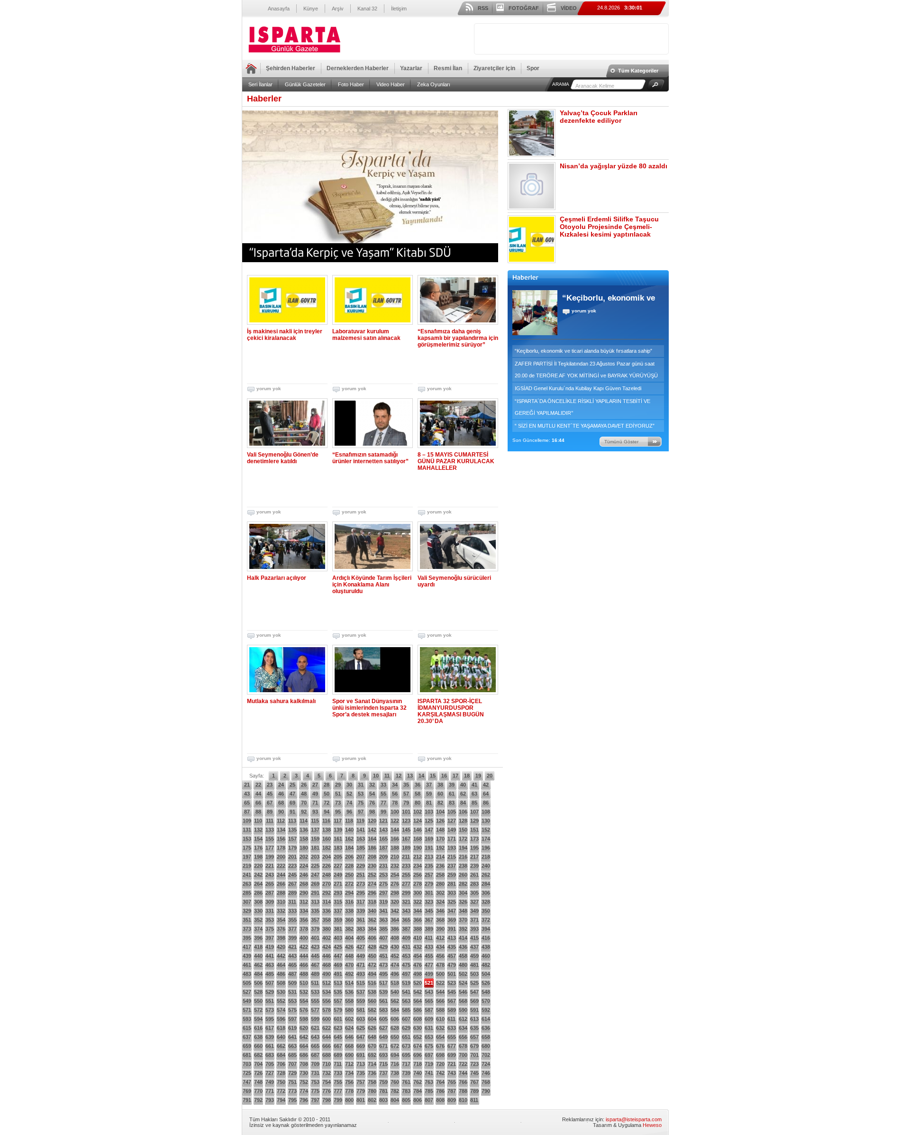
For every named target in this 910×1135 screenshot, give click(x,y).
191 (429, 848)
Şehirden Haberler (290, 68)
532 (304, 992)
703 (247, 1064)
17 (455, 775)
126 (440, 821)
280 (440, 884)
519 (406, 983)
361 (360, 920)
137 (315, 830)
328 (486, 902)
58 (417, 793)
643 (315, 1037)
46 (281, 793)
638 (258, 1037)
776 (326, 1091)
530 (281, 992)
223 (292, 866)
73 (338, 802)
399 (292, 938)
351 (247, 920)
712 (349, 1064)
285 (247, 893)
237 (451, 866)
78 (395, 802)
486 (281, 974)
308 (258, 902)
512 (326, 983)
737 (383, 1073)
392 (463, 929)
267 (292, 884)
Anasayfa (279, 8)
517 (383, 983)
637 (247, 1037)
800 (349, 1100)
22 (258, 784)
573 (269, 1010)
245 (292, 875)
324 (440, 902)
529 (269, 992)
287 (269, 893)
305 (474, 893)
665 (315, 1046)
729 (292, 1073)
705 (269, 1064)
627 (383, 1028)
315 (338, 902)
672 (395, 1046)
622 (326, 1028)
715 (383, 1064)
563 (406, 1001)
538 (372, 992)
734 (349, 1073)
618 (281, 1028)
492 (349, 974)
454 (417, 956)
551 (269, 1001)
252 (372, 875)
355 (292, 920)
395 (247, 938)
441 (269, 956)
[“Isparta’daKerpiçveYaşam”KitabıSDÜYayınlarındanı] (370, 186)
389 (429, 929)
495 (383, 974)
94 (326, 812)
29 (338, 784)
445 (315, 956)
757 (360, 1082)
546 (463, 992)
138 (326, 830)
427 (360, 947)
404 (349, 938)
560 (372, 1001)
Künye (310, 8)
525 (474, 983)
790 (486, 1091)
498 (417, 974)
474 (395, 965)
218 (486, 857)
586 (417, 1010)
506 (258, 983)
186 (372, 848)
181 (315, 848)
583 (383, 1010)
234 (417, 866)
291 (315, 893)
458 (463, 956)
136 (304, 830)
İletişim (399, 8)
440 (258, 956)
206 (349, 857)
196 (486, 848)
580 (349, 1010)
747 (247, 1082)
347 (451, 911)
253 (383, 875)
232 (395, 866)
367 (429, 920)
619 (292, 1028)
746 (486, 1073)
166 (395, 839)
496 (395, 974)
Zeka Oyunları (433, 84)
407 (383, 938)
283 (474, 884)
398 (281, 938)
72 (326, 802)
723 (474, 1064)
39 (452, 784)
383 (360, 929)
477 (429, 965)
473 (383, 965)
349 (474, 911)
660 (258, 1046)
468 (326, 965)
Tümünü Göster (621, 441)
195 (474, 848)
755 (338, 1082)
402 (326, 938)
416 (486, 938)
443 (292, 956)
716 (395, 1064)
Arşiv (338, 8)
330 (258, 911)
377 (292, 929)
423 (315, 947)
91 (292, 812)
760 (395, 1082)
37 (429, 784)
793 (269, 1100)
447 (338, 956)
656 (463, 1037)
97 (361, 812)
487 (292, 974)
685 (292, 1055)
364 (395, 920)
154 (258, 839)
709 (315, 1064)
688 (326, 1055)
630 (417, 1028)
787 (451, 1091)
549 (247, 1001)
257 (429, 875)
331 (269, 911)
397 (269, 938)
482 (486, 965)
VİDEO (569, 8)
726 (258, 1073)
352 (258, 920)
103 (429, 812)
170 (440, 839)
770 (258, 1091)
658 (486, 1037)
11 (387, 775)
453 (406, 956)
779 (360, 1091)
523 (451, 983)
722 (463, 1064)
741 (429, 1073)
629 (406, 1028)
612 (463, 1019)
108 (486, 812)
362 (372, 920)
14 (421, 775)
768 (486, 1082)
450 (372, 956)
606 (395, 1019)
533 (315, 992)
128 (463, 821)
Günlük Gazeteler (305, 84)
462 (258, 965)
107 (474, 812)
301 (429, 893)
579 (338, 1010)
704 (258, 1064)
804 (395, 1100)
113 (292, 821)
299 (406, 893)
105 (451, 812)
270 (326, 884)
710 (326, 1064)
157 (292, 839)
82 (440, 802)
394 (486, 929)
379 (315, 929)
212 (417, 857)
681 (247, 1055)
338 (349, 911)
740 (417, 1073)
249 (338, 875)
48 (304, 793)
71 (315, 802)
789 (474, 1091)
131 (247, 830)
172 (463, 839)
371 (474, 920)
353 (269, 920)
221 (269, 866)
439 (247, 956)
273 (360, 884)
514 (349, 983)
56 (395, 793)
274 (372, 884)
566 (440, 1001)
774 (304, 1091)
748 (258, 1082)
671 (383, 1046)
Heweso (652, 1125)
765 (451, 1082)
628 (395, 1028)
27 (315, 784)
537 (360, 992)
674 (417, 1046)
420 (281, 947)
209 (383, 857)
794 (281, 1100)
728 (281, 1073)
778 (349, 1091)
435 (451, 947)
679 (474, 1046)
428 (372, 947)
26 (304, 784)
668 (349, 1046)
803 (383, 1100)
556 (326, 1001)
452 (395, 956)
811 (474, 1100)
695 (406, 1055)
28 (326, 784)
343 (406, 911)
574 (281, 1010)
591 (474, 1010)
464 (281, 965)
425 (338, 947)
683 (269, 1055)
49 (315, 793)
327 (474, 902)
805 (406, 1100)
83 (452, 802)
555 (315, 1001)
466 (304, 965)
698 (440, 1055)
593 (247, 1019)
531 (292, 992)
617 (269, 1028)
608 (417, 1019)
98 (372, 812)
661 (269, 1046)
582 (372, 1010)
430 (395, 947)
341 (383, 911)
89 (270, 812)
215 (451, 857)
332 (281, 911)
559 (360, 1001)
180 (304, 848)
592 (486, 1010)
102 (417, 812)
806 (417, 1100)
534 (326, 992)
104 (440, 812)
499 (429, 974)
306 (486, 893)
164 (372, 839)
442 (281, 956)
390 (440, 929)
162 (349, 839)
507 (269, 983)
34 (395, 784)
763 (429, 1082)
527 (247, 992)
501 (451, 974)
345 (429, 911)
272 (349, 884)
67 (270, 802)
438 (486, 947)
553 (292, 1001)
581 (360, 1010)
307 (247, 902)
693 (383, 1055)
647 (360, 1037)
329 (247, 911)
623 (338, 1028)
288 (281, 893)
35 (406, 784)
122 (395, 821)
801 (360, 1100)
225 (315, 866)
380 (326, 929)
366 (417, 920)
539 (383, 992)
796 (304, 1100)
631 (429, 1028)
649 (383, 1037)
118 (349, 821)
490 (326, 974)
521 (429, 983)
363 (383, 920)
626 (372, 1028)
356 (304, 920)
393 (474, 929)
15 (433, 775)
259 (451, 875)
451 (383, 956)
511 (315, 983)
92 (304, 812)
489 (315, 974)
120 (372, 821)
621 (315, 1028)
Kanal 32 (367, 8)
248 (326, 875)
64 (486, 793)
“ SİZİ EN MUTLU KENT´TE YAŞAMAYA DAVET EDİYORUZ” (585, 426)
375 (269, 929)
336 (326, 911)
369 (451, 920)
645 (338, 1037)
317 (360, 902)
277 (406, 884)
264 (258, 884)
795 (292, 1100)
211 (406, 857)
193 (451, 848)
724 (486, 1064)
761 (406, 1082)
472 (372, 965)
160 (326, 839)
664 (304, 1046)
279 (429, 884)
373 (247, 929)
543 (429, 992)
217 (474, 857)
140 (349, 830)
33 (383, 784)
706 (281, 1064)
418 (258, 947)
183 (338, 848)
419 (269, 947)
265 (269, 884)
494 (372, 974)
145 (406, 830)
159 (315, 839)
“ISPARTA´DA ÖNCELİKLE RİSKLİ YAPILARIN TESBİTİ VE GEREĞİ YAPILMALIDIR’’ (582, 407)
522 (440, 983)
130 (486, 821)
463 (269, 965)
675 (429, 1046)
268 (304, 884)
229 (360, 866)
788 (463, 1091)
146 (417, 830)
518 (395, 983)
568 (463, 1001)
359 (338, 920)
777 (338, 1091)
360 (349, 920)
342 (395, 911)
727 (269, 1073)
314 (326, 902)
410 (417, 938)
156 (281, 839)
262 (486, 875)
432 (417, 947)
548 (486, 992)
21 (247, 784)
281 (451, 884)
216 (463, 857)
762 (417, 1082)
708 (304, 1064)
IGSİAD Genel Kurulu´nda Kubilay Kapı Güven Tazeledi (578, 388)
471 (360, 965)
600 (326, 1019)
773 (292, 1091)
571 (247, 1010)
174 (486, 839)
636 (486, 1028)
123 (406, 821)
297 (383, 893)
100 (395, 812)
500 (440, 974)
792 (258, 1100)
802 (372, 1100)
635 (474, 1028)
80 (417, 802)
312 (304, 902)
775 (315, 1091)
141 (360, 830)
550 (258, 1001)
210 (395, 857)
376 (281, 929)
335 (315, 911)
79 (406, 802)
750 (281, 1082)
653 (429, 1037)
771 (269, 1091)
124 (417, 821)
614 (486, 1019)
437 (474, 947)
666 (326, 1046)
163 (360, 839)
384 (372, 929)
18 (467, 775)
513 (338, 983)
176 (258, 848)
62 (463, 793)
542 (417, 992)
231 (383, 866)
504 (486, 974)
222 (281, 866)
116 (326, 821)
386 (395, 929)
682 (258, 1055)
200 (281, 857)
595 (269, 1019)
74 (349, 802)
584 (395, 1010)
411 (429, 938)
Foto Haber (351, 84)
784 (417, 1091)
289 (292, 893)
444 (304, 956)
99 (383, 812)
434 (440, 947)
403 (338, 938)
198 (258, 857)
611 (451, 1019)
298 (395, 893)
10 (376, 775)
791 (247, 1100)
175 (247, 848)
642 (304, 1037)
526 (486, 983)
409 (406, 938)
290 (304, 893)
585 (406, 1010)
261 (474, 875)
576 (304, 1010)
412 (440, 938)
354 (281, 920)
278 (417, 884)
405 (360, 938)
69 (292, 802)
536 (349, 992)
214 (440, 857)
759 (383, 1082)
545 (451, 992)
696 (417, 1055)
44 (258, 793)
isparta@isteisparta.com (634, 1119)
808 (440, 1100)
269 (315, 884)
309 (269, 902)
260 (463, 875)
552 (281, 1001)
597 (292, 1019)
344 (417, 911)
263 (247, 884)
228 (349, 866)
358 (326, 920)
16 (444, 775)
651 (406, 1037)
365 (406, 920)
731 (315, 1073)
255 (406, 875)
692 (372, 1055)
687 (315, 1055)
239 (474, 866)
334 (304, 911)
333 (292, 911)
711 (338, 1064)
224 (304, 866)
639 (269, 1037)
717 (406, 1064)
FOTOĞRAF (524, 8)
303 (451, 893)
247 (315, 875)
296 (372, 893)
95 (338, 812)
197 (247, 857)
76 (372, 802)
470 (349, 965)
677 (451, 1046)
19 (478, 775)
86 (486, 802)
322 (417, 902)
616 (258, 1028)
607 (406, 1019)
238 (463, 866)
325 (451, 902)
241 (247, 875)
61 (452, 793)
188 (395, 848)
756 (349, 1082)
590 (463, 1010)
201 (292, 857)
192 (440, 848)
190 (417, 848)
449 (360, 956)
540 (395, 992)
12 (398, 775)
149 (451, 830)
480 (463, 965)
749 (269, 1082)
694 (395, 1055)
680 (486, 1046)
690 (349, 1055)
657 (474, 1037)
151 (474, 830)
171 (451, 839)
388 (417, 929)
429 (383, 947)
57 (406, 793)
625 (360, 1028)
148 (440, 830)
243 (269, 875)
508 (281, 983)
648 (372, 1037)
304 (463, 893)
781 (383, 1091)
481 (474, 965)
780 (372, 1091)
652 (417, 1037)
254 (395, 875)
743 (451, 1073)
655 (451, 1037)
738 (395, 1073)
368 (440, 920)
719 (429, 1064)
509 (292, 983)
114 (304, 821)
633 (451, 1028)
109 (247, 821)
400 (304, 938)
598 (304, 1019)
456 (440, 956)
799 (338, 1100)
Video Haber (390, 84)
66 (258, 802)
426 (349, 947)
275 (383, 884)
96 (349, 812)
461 (247, 965)
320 (395, 902)
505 (247, 983)
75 (361, 802)
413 (451, 938)
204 (326, 857)
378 (304, 929)
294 (349, 893)
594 (258, 1019)
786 (440, 1091)
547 (474, 992)
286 (258, 893)
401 (315, 938)
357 (315, 920)
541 (406, 992)
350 (486, 911)
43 (247, 793)
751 (292, 1082)
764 (440, 1082)
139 (338, 830)
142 (372, 830)
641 (292, 1037)
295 (360, 893)
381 (338, 929)
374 (258, 929)
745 (474, 1073)
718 (417, 1064)
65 (247, 802)
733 (338, 1073)
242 (258, 875)
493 (360, 974)
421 (292, 947)
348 (463, 911)
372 (486, 920)
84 (463, 802)
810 (463, 1100)
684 (281, 1055)
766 (463, 1082)
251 (360, 875)
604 (372, 1019)
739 (406, 1073)
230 (372, 866)
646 (349, 1037)
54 (372, 793)
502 (463, 974)
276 (395, 884)
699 (451, 1055)
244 (281, 875)
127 (451, 821)
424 (326, 947)
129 (474, 821)
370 (463, 920)
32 (372, 784)
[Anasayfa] (294, 53)
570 (486, 1001)
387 (406, 929)
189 (406, 848)
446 (326, 956)
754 (326, 1082)
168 (417, 839)
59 (429, 793)
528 (258, 992)
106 (463, 812)
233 (406, 866)
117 (338, 821)
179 (292, 848)
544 (440, 992)
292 (326, 893)
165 (383, 839)
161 (338, 839)
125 (429, 821)
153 (247, 839)
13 (410, 775)
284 (486, 884)
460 (486, 956)
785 (429, 1091)
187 (383, 848)
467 (315, 965)
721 (451, 1064)
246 (304, 875)
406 (372, 938)
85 (474, 802)
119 (360, 821)
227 (338, 866)
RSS (483, 8)
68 (281, 802)
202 (304, 857)
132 (258, 830)
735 (360, 1073)
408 (395, 938)
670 (372, 1046)
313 (315, 902)
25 (292, 784)
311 (292, 902)
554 (304, 1001)
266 (281, 884)
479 (451, 965)
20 (489, 775)
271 (338, 884)
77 (383, 802)
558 (349, 1001)
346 (440, 911)
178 (281, 848)
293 (338, 893)
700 (463, 1055)
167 (406, 839)
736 (372, 1073)
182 (326, 848)
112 (281, 821)
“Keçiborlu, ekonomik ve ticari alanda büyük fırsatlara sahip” (583, 351)
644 (326, 1037)
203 (315, 857)
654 (440, 1037)
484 (258, 974)
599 (315, 1019)
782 (395, 1091)
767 (474, 1082)
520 (417, 983)
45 (270, 793)
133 (269, 830)
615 (247, 1028)
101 (406, 812)
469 (338, 965)
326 (463, 902)
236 (440, 866)
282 (463, 884)
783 (406, 1091)
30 (349, 784)
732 (326, 1073)
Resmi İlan (448, 68)
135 (292, 830)
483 (247, 974)
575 (292, 1010)
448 (349, 956)
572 (258, 1010)
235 (429, 866)
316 (349, 902)
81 (429, 802)
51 (338, 793)
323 (429, 902)
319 (383, 902)
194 (463, 848)
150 (463, 830)
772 (281, 1091)
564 (417, 1001)
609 (429, 1019)
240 (486, 866)
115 (315, 821)
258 (440, 875)
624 (349, 1028)
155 (269, 839)
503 (474, 974)
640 (281, 1037)
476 (417, 965)
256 (417, 875)
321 (406, 902)
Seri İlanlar (260, 84)
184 (349, 848)
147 (429, 830)
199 (269, 857)
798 (326, 1100)
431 (406, 947)
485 (269, 974)
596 (281, 1019)
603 (360, 1019)
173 (474, 839)
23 (270, 784)
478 (440, 965)
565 (429, 1001)
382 (349, 929)
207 (360, 857)
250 (349, 875)
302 (440, 893)
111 (269, 821)
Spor (533, 68)
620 (304, 1028)
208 (372, 857)
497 (406, 974)
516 (372, 983)
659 (247, 1046)
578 (326, 1010)
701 (474, 1055)
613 (474, 1019)
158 (304, 839)
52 (349, 793)
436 (463, 947)
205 (338, 857)
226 (326, 866)
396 (258, 938)
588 (440, 1010)
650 (395, 1037)
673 (406, 1046)
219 (247, 866)
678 (463, 1046)
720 (440, 1064)
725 (247, 1073)
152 (486, 830)
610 (440, 1019)
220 (258, 866)
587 (429, 1010)
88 (258, 812)
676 (440, 1046)
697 (429, 1055)
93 (315, 812)
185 (360, 848)
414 (463, 938)
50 (326, 793)
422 (304, 947)
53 (361, 793)
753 (315, 1082)
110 (258, 821)
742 (440, 1073)
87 (247, 812)
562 (395, 1001)
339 (360, 911)
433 (429, 947)
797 (315, 1100)
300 (417, 893)
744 (463, 1073)
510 (304, 983)
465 (292, 965)
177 (269, 848)
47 (292, 793)
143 (383, 830)
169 (429, 839)
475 (406, 965)
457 (451, 956)
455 (429, 956)
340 (372, 911)
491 (338, 974)
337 (338, 911)
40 (463, 784)
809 (451, 1100)
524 (463, 983)
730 (304, 1073)
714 (372, 1064)
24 (281, 784)
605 (383, 1019)
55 (383, 793)
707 (292, 1064)
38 (440, 784)
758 (372, 1082)
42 (486, 784)
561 (383, 1001)
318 (372, 902)
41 (474, 784)
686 (304, 1055)
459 (474, 956)
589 (451, 1010)
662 (281, 1046)
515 (360, 983)
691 (360, 1055)
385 (383, 929)
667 (338, 1046)
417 (247, 947)
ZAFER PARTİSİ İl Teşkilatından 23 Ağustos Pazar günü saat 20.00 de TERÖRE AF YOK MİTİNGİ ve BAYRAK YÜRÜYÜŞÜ (586, 369)
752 (304, 1082)
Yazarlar (411, 68)
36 (417, 784)
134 (281, 830)
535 (338, 992)
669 (360, 1046)
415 (474, 938)
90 (281, 812)
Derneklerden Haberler (358, 68)
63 (474, 793)
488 (304, 974)
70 (304, 802)
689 (338, 1055)
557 (338, 1001)
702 (486, 1055)
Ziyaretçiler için (494, 68)
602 (349, 1019)
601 (338, 1019)
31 (361, 784)
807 (429, 1100)
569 (474, 1001)
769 (247, 1091)
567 (451, 1001)
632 (440, 1028)
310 (281, 902)
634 (463, 1028)
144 (395, 830)
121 (383, 821)
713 (360, 1064)
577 (315, 1010)
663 (292, 1046)
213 (429, 857)
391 (451, 929)
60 (440, 793)
